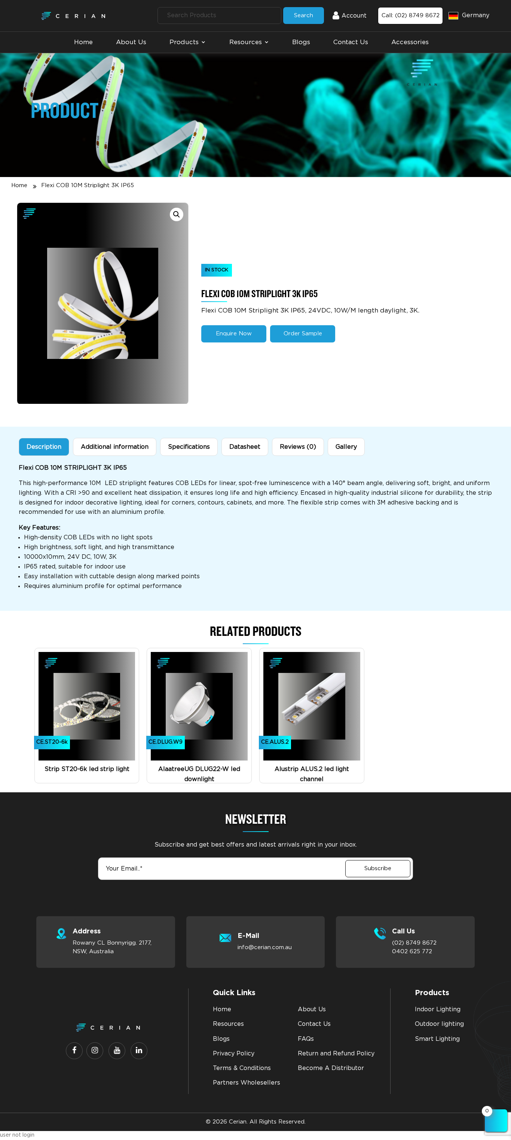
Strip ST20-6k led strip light (87, 769)
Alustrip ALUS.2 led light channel (312, 774)
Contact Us (350, 42)
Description (44, 447)
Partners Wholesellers (246, 1083)
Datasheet (244, 447)
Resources (245, 42)
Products (184, 42)
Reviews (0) (298, 447)
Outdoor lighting (439, 1024)
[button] (176, 214)
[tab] (44, 447)
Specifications (189, 447)
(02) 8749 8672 (414, 943)
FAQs (306, 1039)
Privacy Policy (233, 1054)
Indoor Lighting (437, 1009)
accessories (410, 42)
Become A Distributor (331, 1068)
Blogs (301, 42)
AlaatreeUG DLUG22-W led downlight (199, 774)
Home (83, 42)
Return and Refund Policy (336, 1054)
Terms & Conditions (242, 1068)
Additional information (115, 447)
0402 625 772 (412, 951)
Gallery (346, 447)
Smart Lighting (437, 1039)
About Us (131, 42)
